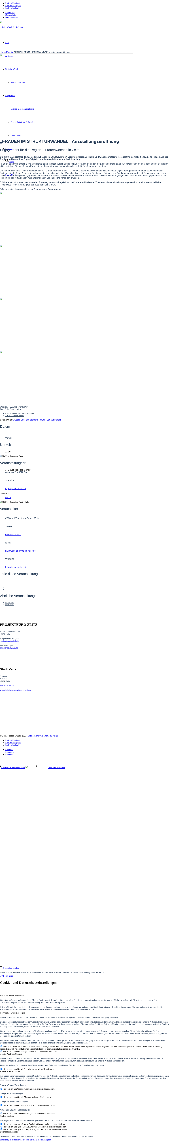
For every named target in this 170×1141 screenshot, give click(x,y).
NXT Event (9, 605)
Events (9, 52)
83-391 (12, 685)
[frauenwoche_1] (85, 245)
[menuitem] (87, 12)
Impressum (9, 12)
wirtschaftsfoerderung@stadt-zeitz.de (15, 690)
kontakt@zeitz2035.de (9, 641)
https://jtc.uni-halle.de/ (15, 488)
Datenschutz (10, 15)
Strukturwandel (54, 420)
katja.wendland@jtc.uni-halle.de (20, 551)
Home (3, 52)
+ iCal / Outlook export (14, 416)
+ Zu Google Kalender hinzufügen (19, 413)
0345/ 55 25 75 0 (13, 534)
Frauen (42, 420)
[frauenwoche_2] (85, 351)
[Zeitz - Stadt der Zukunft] (11, 27)
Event (8, 497)
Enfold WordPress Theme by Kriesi (43, 736)
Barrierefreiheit (11, 17)
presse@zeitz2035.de (9, 648)
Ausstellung (19, 420)
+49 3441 (4, 685)
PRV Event (9, 603)
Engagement (32, 420)
